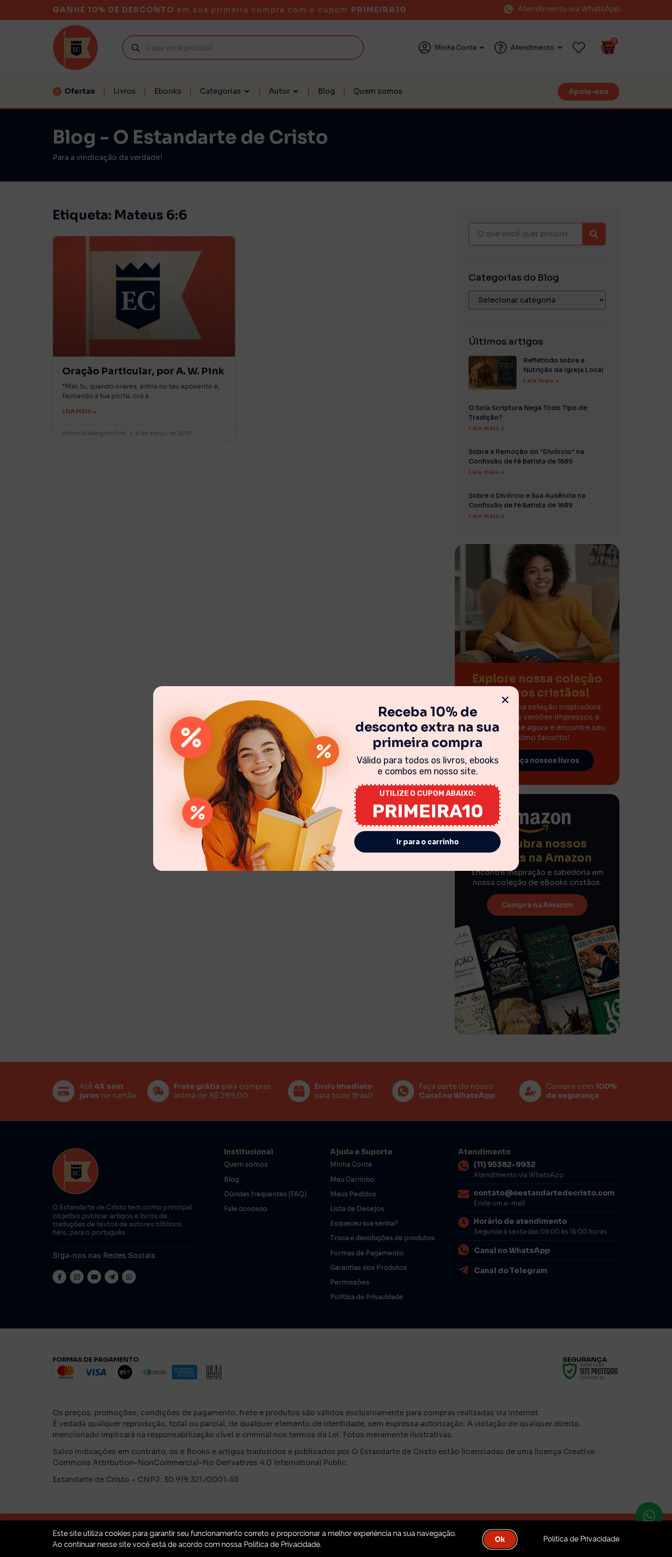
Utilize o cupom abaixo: (427, 793)
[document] (336, 778)
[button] (505, 699)
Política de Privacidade (581, 1539)
